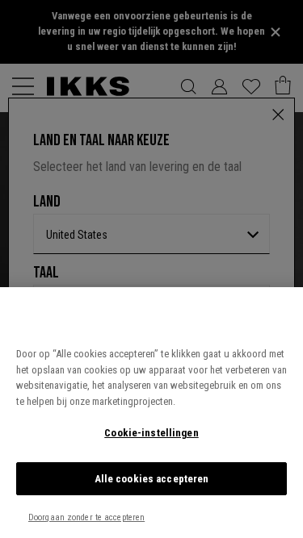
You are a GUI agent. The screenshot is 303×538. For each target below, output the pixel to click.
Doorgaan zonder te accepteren (86, 517)
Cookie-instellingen (151, 433)
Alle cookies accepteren (152, 479)
